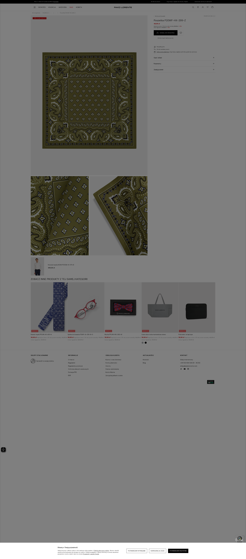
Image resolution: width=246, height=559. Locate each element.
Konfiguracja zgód (157, 551)
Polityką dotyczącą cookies (101, 550)
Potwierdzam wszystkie (178, 551)
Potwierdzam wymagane (136, 551)
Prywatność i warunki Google (91, 554)
